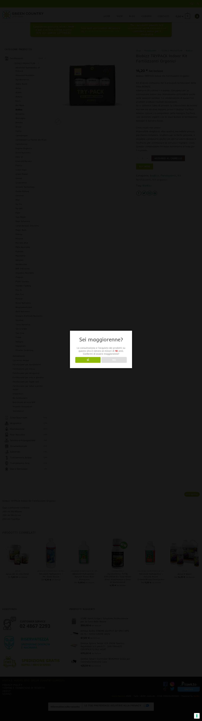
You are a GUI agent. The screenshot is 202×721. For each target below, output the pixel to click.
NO (114, 360)
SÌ (88, 360)
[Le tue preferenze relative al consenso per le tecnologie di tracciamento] (197, 716)
